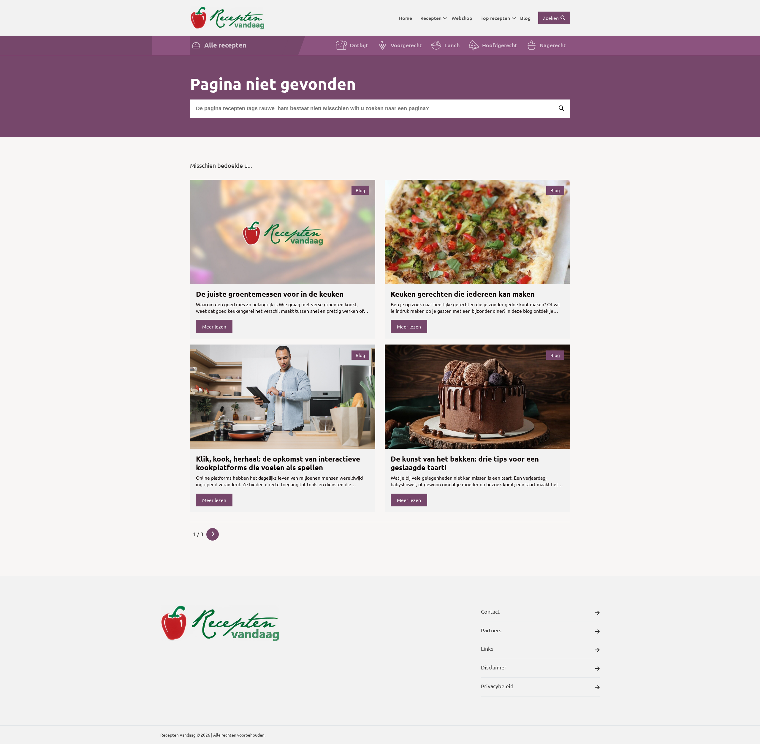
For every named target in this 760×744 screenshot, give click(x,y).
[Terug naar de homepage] (227, 17)
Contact (490, 611)
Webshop (462, 18)
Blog (525, 18)
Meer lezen (214, 326)
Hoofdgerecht (499, 45)
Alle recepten (225, 45)
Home (405, 18)
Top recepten (495, 18)
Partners (491, 630)
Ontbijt (359, 45)
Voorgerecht (406, 45)
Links (487, 648)
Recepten (430, 18)
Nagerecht (553, 45)
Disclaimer (493, 667)
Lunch (452, 45)
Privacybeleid (497, 686)
